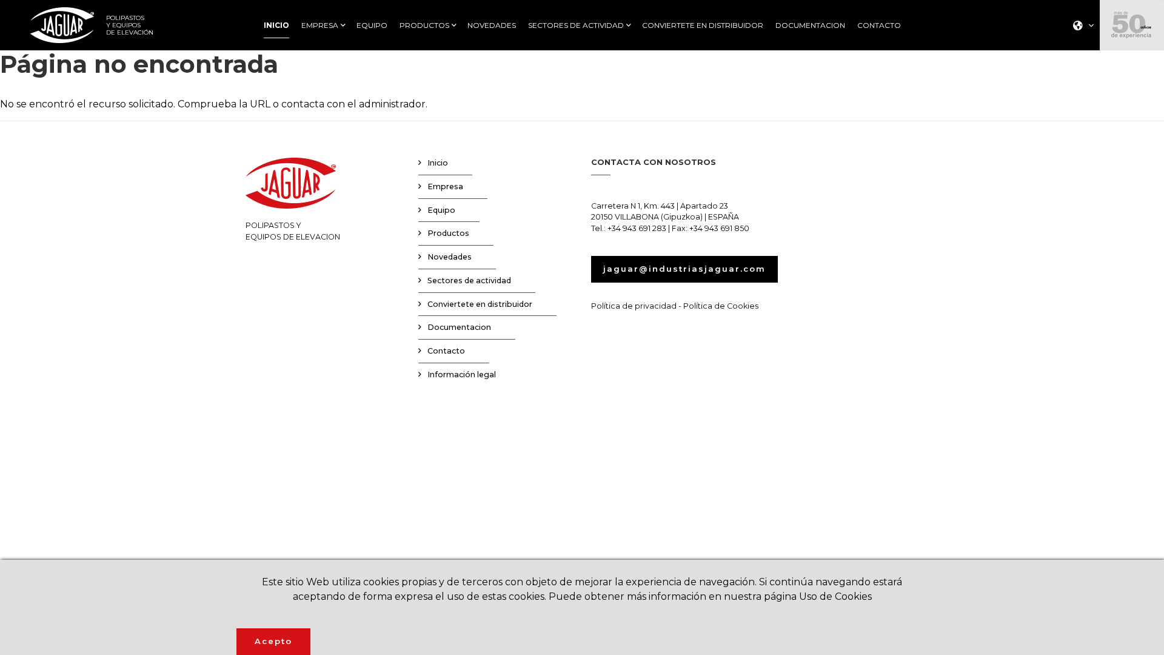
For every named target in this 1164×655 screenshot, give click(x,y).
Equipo (441, 210)
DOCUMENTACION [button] (810, 25)
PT (1079, 93)
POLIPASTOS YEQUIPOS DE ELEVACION (293, 231)
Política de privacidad (634, 306)
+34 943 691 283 (636, 228)
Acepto (273, 641)
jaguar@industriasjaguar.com (684, 269)
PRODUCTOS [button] (424, 25)
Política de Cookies (720, 306)
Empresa (445, 186)
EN (1080, 62)
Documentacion (459, 327)
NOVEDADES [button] (491, 25)
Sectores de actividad (469, 280)
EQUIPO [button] (371, 25)
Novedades (449, 256)
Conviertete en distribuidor (479, 304)
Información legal (461, 374)
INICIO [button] (276, 25)
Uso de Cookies (835, 596)
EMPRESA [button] (319, 25)
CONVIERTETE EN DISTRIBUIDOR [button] (702, 25)
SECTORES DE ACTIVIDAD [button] (576, 25)
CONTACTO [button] (879, 25)
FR (1079, 78)
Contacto (446, 350)
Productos (448, 233)
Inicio (437, 162)
